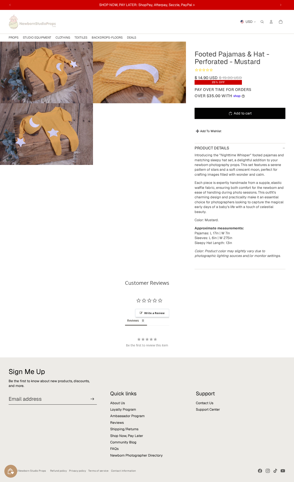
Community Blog (123, 442)
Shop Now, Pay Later (126, 435)
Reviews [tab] (133, 320)
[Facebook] (260, 470)
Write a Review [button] (154, 313)
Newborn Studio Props (32, 471)
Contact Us (204, 403)
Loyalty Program (123, 409)
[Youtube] (282, 470)
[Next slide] (280, 5)
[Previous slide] (10, 5)
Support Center (208, 409)
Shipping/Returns (124, 429)
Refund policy (58, 471)
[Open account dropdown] (271, 22)
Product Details (212, 148)
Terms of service (98, 471)
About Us (117, 403)
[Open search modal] (262, 22)
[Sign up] (92, 399)
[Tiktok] (275, 470)
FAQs (114, 448)
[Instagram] (267, 470)
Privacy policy (77, 471)
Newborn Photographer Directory (136, 455)
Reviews (117, 422)
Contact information (123, 471)
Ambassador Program (127, 416)
